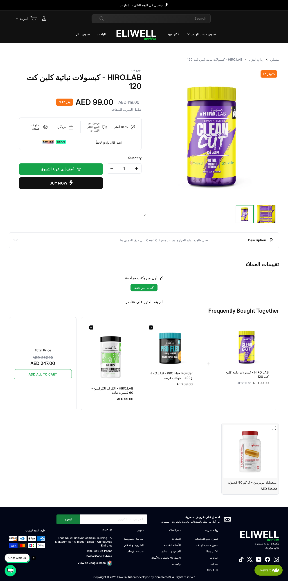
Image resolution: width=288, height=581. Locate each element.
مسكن (274, 59)
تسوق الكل (82, 34)
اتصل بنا (176, 538)
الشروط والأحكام (134, 545)
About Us (212, 570)
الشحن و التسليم (171, 551)
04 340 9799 (95, 551)
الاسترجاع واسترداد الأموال (166, 557)
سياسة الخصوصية (134, 538)
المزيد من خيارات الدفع (61, 183)
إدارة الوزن (256, 59)
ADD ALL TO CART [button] (43, 374)
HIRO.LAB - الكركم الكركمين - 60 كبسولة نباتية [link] (112, 390)
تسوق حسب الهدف (203, 34)
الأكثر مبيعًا (173, 34)
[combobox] (151, 18)
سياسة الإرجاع (136, 551)
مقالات (214, 563)
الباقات (101, 34)
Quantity (135, 158)
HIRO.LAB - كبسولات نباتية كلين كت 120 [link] (247, 374)
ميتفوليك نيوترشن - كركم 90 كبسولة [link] (252, 482)
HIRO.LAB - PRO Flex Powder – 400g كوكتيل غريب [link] (171, 375)
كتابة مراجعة (144, 287)
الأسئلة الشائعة (172, 545)
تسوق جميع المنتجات (206, 538)
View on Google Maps (92, 563)
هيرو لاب (136, 70)
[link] (247, 346)
